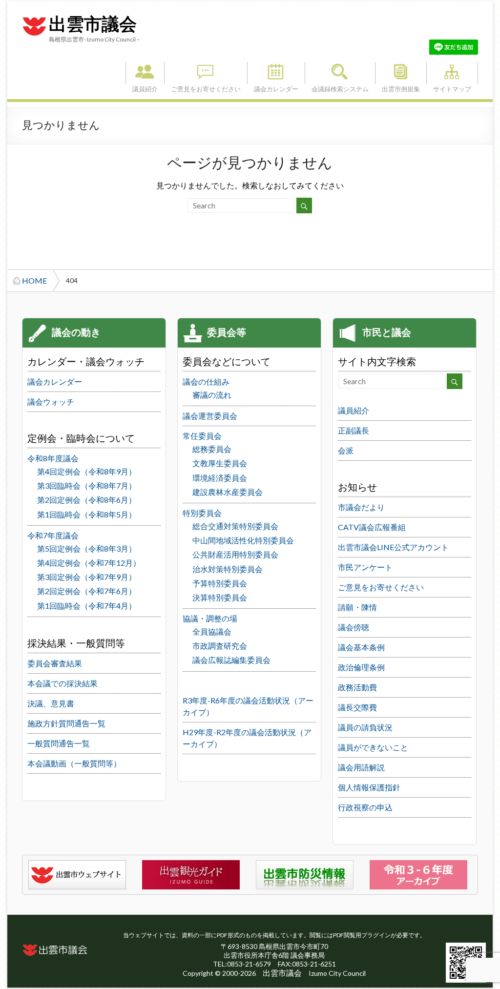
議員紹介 (145, 73)
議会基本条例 (361, 647)
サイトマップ (452, 73)
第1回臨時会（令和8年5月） (86, 514)
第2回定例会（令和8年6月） (86, 499)
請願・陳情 (357, 607)
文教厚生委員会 (219, 463)
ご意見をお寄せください (206, 73)
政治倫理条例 (361, 667)
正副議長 (353, 430)
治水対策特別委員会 (227, 569)
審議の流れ (211, 394)
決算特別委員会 (219, 597)
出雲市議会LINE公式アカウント (393, 547)
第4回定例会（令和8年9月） (86, 471)
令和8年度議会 (53, 458)
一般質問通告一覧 (58, 743)
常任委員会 (202, 435)
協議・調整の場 (210, 618)
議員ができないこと (373, 747)
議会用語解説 (361, 767)
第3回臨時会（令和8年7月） (86, 485)
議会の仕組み (206, 381)
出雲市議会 (93, 24)
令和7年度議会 (53, 535)
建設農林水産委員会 (227, 491)
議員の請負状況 (365, 727)
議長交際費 (357, 707)
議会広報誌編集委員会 (231, 659)
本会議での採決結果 (62, 683)
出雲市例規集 (401, 73)
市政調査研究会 (219, 645)
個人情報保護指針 (369, 787)
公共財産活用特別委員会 (235, 554)
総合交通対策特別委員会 (235, 526)
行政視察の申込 (365, 807)
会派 (346, 450)
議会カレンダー (276, 73)
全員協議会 (211, 631)
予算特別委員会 (219, 583)
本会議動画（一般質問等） (74, 763)
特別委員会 (202, 512)
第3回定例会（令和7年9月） (86, 576)
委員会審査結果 (54, 663)
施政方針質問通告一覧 (66, 723)
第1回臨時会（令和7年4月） (86, 605)
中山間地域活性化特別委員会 (243, 540)
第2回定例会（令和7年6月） (86, 591)
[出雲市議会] (34, 16)
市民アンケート (365, 567)
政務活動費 (357, 687)
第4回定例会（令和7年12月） (89, 562)
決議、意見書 (50, 703)
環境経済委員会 (219, 477)
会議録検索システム (340, 73)
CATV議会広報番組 (372, 527)
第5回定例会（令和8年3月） (86, 548)
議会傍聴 (353, 627)
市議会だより (361, 507)
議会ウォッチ (50, 401)
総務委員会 (211, 448)
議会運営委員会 (210, 415)
